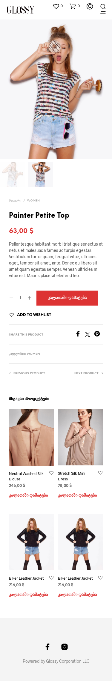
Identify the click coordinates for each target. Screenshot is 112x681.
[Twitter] (89, 335)
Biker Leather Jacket (26, 578)
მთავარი (15, 200)
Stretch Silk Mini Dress (71, 476)
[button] (58, 6)
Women (33, 200)
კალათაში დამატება (28, 495)
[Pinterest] (98, 335)
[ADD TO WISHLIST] (51, 473)
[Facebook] (80, 335)
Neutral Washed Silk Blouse (26, 476)
